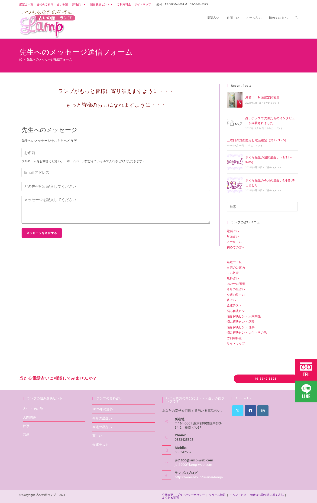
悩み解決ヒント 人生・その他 (247, 332)
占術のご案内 (45, 4)
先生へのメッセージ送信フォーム (49, 59)
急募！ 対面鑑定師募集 (262, 97)
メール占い (234, 242)
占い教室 (62, 4)
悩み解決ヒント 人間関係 (244, 316)
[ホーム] (20, 59)
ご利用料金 (124, 4)
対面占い (233, 236)
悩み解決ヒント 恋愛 (241, 321)
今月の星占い (236, 289)
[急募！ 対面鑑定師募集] (235, 100)
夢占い (231, 300)
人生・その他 (33, 408)
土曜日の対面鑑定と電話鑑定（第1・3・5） (257, 140)
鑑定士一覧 (26, 4)
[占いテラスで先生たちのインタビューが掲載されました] (235, 123)
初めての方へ (236, 247)
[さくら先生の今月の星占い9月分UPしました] (235, 185)
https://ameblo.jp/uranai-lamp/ (199, 477)
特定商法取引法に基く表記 (267, 495)
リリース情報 (217, 495)
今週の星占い (236, 295)
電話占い (233, 231)
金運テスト (234, 305)
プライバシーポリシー (191, 495)
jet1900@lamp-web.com (193, 464)
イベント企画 (238, 495)
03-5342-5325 (265, 379)
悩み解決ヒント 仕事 (241, 327)
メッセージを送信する (41, 233)
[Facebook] (250, 410)
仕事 (26, 426)
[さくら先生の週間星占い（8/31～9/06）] (235, 162)
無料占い (77, 4)
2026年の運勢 (236, 284)
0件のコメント (272, 102)
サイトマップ (142, 4)
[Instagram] (262, 410)
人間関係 (29, 417)
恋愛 (26, 434)
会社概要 (167, 495)
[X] (237, 410)
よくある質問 (170, 498)
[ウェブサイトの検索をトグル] (296, 17)
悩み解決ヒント (100, 4)
